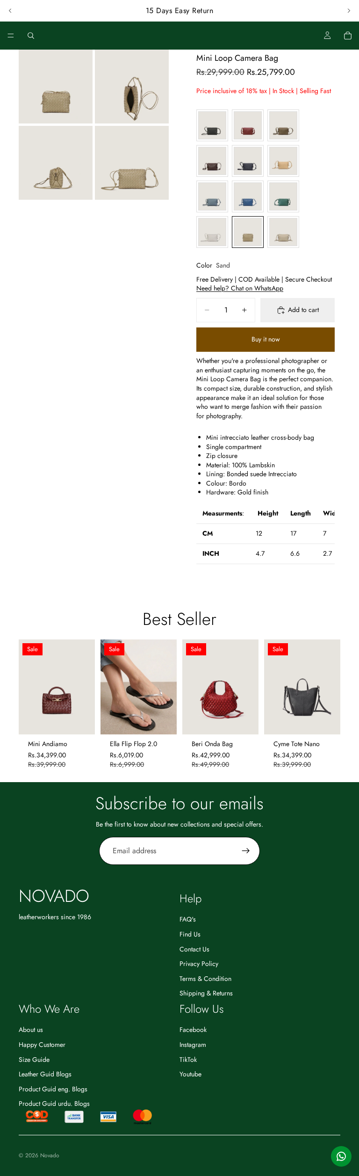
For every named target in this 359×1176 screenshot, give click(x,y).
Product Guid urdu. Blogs (54, 1103)
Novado (49, 1155)
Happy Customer (42, 1044)
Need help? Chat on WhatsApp (239, 288)
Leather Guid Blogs (45, 1074)
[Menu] (11, 35)
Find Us (190, 934)
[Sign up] (246, 851)
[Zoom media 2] (132, 86)
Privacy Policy (199, 963)
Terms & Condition (205, 978)
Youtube (190, 1074)
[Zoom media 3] (56, 163)
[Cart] (347, 35)
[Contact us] (341, 1156)
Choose (170, 720)
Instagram (193, 1044)
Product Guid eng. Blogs (53, 1089)
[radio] (212, 125)
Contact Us (194, 948)
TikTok (188, 1059)
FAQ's (188, 919)
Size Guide (34, 1059)
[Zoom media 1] (56, 86)
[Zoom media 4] (132, 163)
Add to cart (303, 309)
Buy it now (265, 339)
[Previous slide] (10, 10)
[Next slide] (348, 10)
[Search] (31, 35)
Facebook (193, 1029)
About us (31, 1029)
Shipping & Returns (206, 993)
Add (88, 720)
